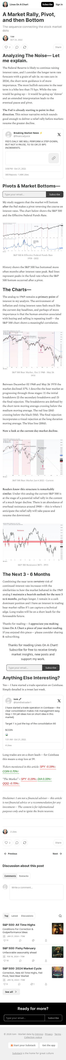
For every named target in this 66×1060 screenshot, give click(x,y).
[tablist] (16, 876)
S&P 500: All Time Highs (19, 924)
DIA (45, 779)
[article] (33, 932)
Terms (57, 1034)
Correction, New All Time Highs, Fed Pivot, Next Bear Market (22, 974)
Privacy (49, 1034)
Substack (17, 1053)
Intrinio (39, 1034)
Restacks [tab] (23, 876)
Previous (12, 853)
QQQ (11, 783)
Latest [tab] (14, 915)
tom (12, 37)
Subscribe (47, 4)
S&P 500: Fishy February (19, 948)
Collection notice (33, 1037)
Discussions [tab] (27, 915)
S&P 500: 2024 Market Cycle (22, 968)
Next (55, 853)
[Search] (60, 916)
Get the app (48, 1045)
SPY (48, 766)
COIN (11, 771)
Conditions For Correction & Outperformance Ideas (18, 930)
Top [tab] (6, 915)
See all (9, 991)
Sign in (59, 4)
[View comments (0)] (17, 47)
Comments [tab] (10, 876)
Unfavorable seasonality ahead (20, 952)
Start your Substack (25, 1045)
